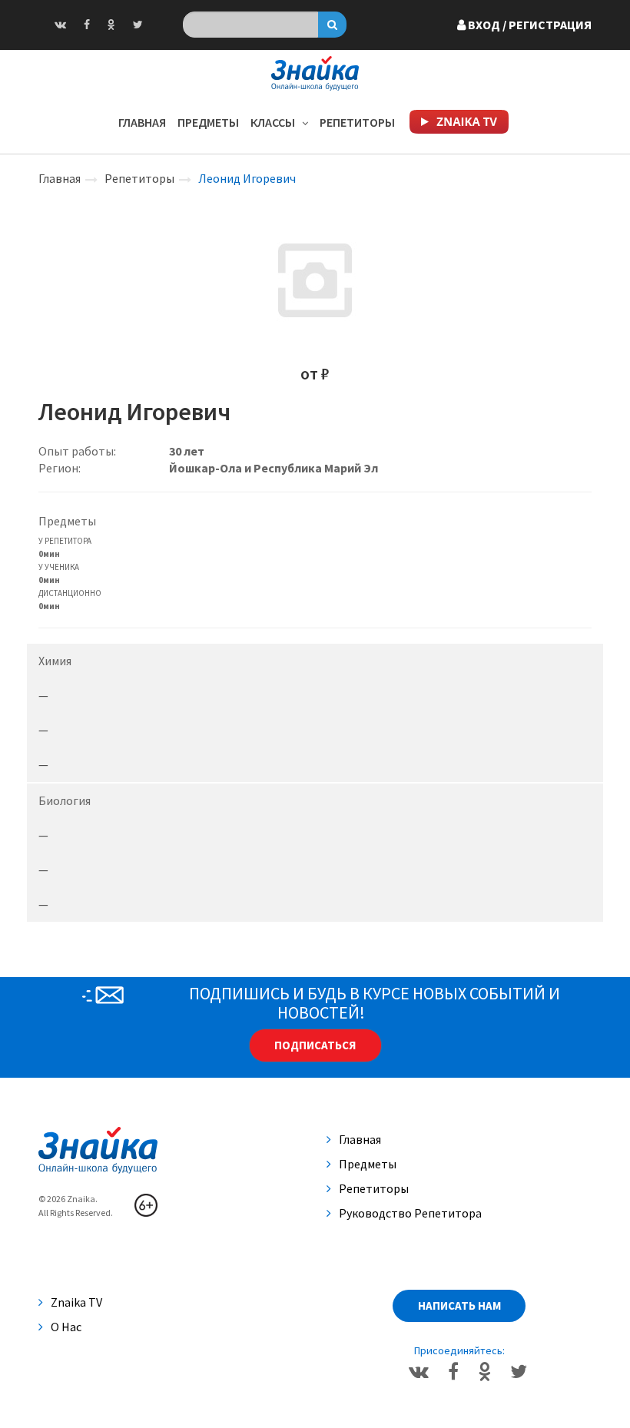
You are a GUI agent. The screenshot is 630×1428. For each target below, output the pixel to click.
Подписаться (315, 1045)
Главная (142, 122)
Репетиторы (357, 122)
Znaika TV (76, 1302)
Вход (529, 24)
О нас (66, 1326)
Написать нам (459, 1305)
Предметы (208, 122)
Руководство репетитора (410, 1213)
